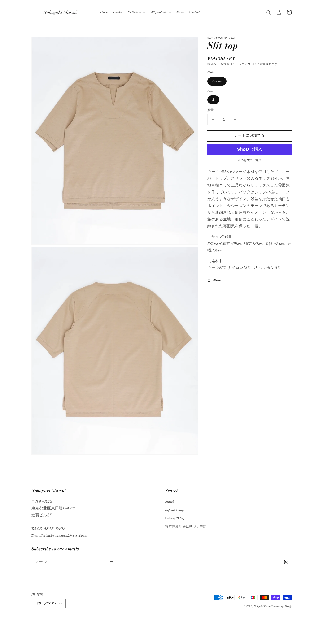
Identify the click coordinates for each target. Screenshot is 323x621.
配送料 (225, 64)
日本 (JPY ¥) (45, 603)
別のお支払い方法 (249, 160)
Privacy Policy (174, 518)
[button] (268, 12)
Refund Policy (174, 510)
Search (169, 502)
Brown (217, 81)
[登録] (111, 561)
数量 (210, 110)
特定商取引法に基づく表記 (185, 527)
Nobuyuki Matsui (262, 606)
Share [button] (217, 280)
